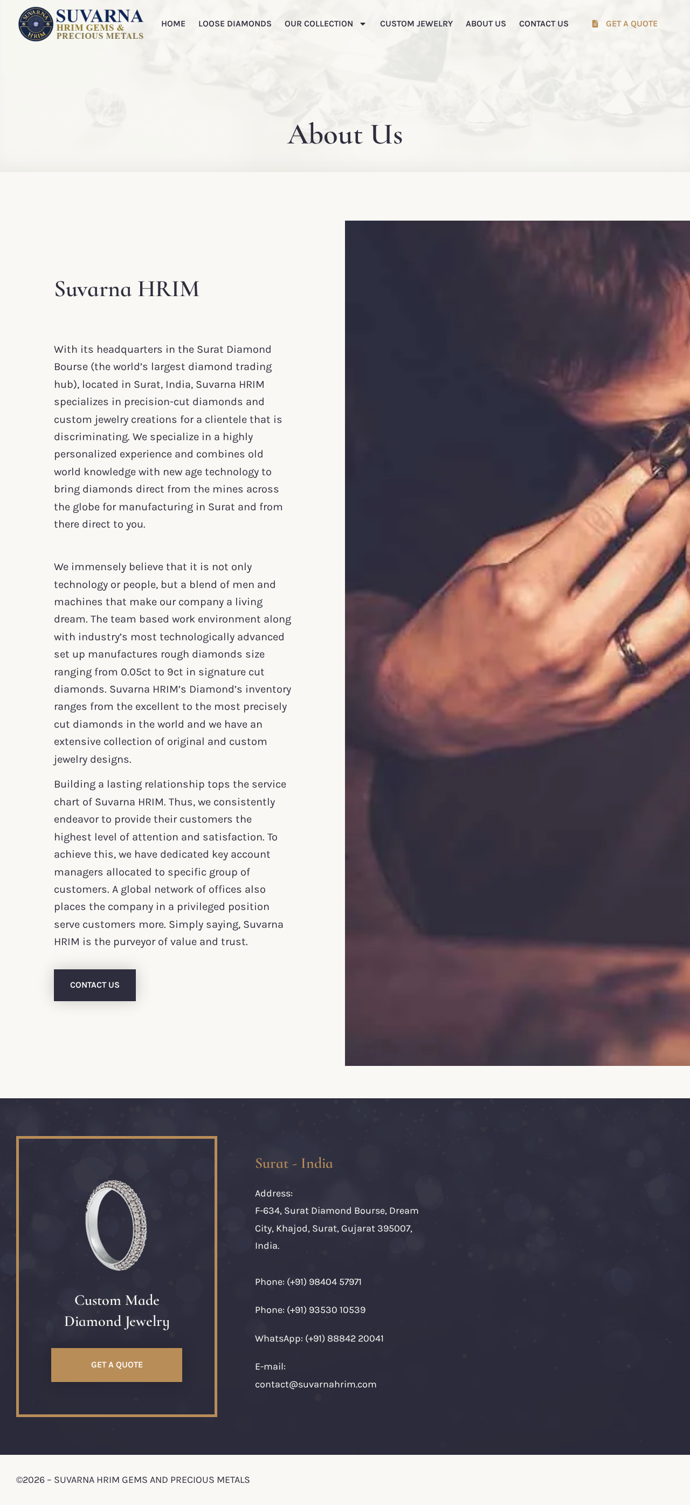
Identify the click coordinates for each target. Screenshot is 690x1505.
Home (173, 23)
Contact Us (544, 23)
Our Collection (319, 23)
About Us (486, 23)
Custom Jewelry (416, 23)
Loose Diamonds (235, 23)
